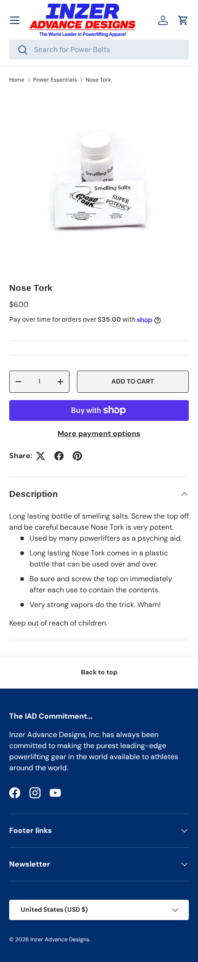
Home (16, 79)
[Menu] (15, 20)
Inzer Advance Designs (59, 939)
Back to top (99, 672)
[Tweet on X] (40, 456)
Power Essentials (55, 79)
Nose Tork (98, 79)
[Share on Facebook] (59, 456)
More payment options (99, 433)
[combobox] (99, 49)
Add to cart (132, 381)
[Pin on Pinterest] (77, 456)
